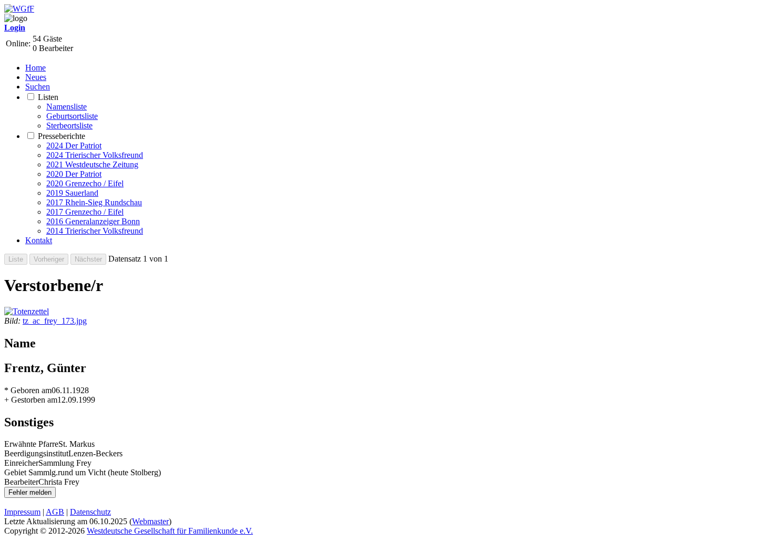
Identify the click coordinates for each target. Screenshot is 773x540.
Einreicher (21, 462)
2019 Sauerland (72, 192)
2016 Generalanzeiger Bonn (93, 221)
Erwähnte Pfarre (31, 443)
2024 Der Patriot (73, 145)
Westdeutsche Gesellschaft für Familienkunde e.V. (170, 530)
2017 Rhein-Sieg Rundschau (94, 202)
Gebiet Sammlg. (31, 472)
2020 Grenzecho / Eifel (85, 183)
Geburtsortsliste (72, 116)
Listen (48, 97)
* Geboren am (28, 390)
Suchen (37, 86)
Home (35, 67)
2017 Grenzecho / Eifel (85, 211)
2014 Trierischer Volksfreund (94, 230)
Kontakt (38, 240)
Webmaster (150, 521)
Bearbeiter (21, 481)
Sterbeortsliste (69, 125)
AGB (55, 511)
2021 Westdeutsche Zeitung (92, 164)
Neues (35, 77)
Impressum (22, 511)
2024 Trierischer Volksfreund (94, 155)
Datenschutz (90, 511)
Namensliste (66, 106)
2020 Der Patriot (73, 173)
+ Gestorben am (30, 399)
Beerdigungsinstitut (36, 453)
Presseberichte (61, 136)
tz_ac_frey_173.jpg (55, 320)
